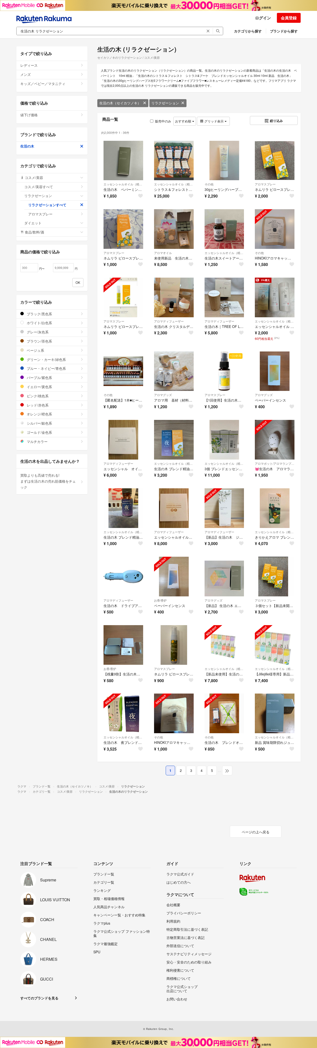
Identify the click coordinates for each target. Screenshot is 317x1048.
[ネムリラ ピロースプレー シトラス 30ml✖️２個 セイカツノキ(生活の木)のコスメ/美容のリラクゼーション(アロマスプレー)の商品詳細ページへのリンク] (274, 160)
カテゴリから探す (248, 31)
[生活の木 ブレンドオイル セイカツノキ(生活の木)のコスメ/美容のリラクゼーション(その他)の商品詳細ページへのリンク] (224, 713)
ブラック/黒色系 (39, 313)
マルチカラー (37, 441)
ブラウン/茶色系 (39, 341)
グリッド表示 (214, 121)
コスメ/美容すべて (38, 186)
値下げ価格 (29, 114)
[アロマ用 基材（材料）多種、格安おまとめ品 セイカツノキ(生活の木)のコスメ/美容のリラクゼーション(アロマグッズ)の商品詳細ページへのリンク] (174, 371)
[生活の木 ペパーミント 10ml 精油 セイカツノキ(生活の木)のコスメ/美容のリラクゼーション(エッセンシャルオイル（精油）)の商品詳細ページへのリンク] (123, 160)
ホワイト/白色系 (39, 322)
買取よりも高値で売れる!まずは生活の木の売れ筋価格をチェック (48, 481)
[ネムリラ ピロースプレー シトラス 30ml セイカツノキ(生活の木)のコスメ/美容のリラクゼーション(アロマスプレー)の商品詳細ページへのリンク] (123, 229)
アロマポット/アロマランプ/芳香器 (274, 463)
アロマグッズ (163, 395)
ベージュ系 (35, 350)
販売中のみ (163, 121)
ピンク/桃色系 (37, 395)
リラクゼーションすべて (47, 204)
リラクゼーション (165, 102)
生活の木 (27, 146)
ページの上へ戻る (255, 831)
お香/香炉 (160, 600)
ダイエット (33, 222)
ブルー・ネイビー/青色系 (46, 368)
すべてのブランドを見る (39, 997)
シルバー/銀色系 (39, 423)
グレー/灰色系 (37, 331)
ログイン (263, 18)
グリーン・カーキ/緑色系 (46, 359)
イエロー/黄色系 (39, 386)
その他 (209, 184)
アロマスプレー (265, 184)
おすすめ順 (183, 121)
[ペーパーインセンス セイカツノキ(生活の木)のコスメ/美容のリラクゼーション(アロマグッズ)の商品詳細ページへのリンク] (274, 371)
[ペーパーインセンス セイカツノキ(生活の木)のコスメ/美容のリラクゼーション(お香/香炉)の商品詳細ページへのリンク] (174, 576)
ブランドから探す (284, 31)
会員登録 (289, 18)
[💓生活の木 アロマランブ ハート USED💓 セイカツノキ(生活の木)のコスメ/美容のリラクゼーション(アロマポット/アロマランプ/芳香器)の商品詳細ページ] (274, 440)
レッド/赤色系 (37, 405)
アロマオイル (163, 253)
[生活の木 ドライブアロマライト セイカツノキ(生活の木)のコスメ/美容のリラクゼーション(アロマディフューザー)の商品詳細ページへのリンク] (123, 576)
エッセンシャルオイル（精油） (123, 184)
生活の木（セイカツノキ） (120, 102)
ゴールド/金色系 (39, 432)
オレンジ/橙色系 (39, 413)
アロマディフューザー (169, 321)
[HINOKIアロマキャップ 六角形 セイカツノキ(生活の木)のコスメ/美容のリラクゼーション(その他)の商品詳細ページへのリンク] (274, 229)
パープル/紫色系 (39, 377)
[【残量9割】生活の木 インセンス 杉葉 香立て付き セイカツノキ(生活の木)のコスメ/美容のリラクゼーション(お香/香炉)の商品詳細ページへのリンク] (123, 645)
